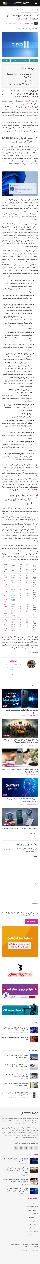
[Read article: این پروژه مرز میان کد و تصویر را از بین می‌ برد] (34, 1039)
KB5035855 (21, 608)
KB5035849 (21, 593)
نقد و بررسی (30, 10)
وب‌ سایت (35, 903)
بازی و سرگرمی (31, 1231)
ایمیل (35, 893)
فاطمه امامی (32, 715)
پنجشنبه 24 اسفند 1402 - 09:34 (13, 23)
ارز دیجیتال (32, 1217)
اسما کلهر (27, 23)
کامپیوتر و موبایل (30, 1207)
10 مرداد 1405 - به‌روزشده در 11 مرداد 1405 (18, 1032)
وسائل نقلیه (32, 1228)
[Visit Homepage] (21, 3)
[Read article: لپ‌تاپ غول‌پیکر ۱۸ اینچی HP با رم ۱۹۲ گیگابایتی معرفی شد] (34, 1085)
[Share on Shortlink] (34, 60)
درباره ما (36, 1246)
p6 (29, 652)
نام (36, 883)
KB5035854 (21, 579)
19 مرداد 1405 (24, 1042)
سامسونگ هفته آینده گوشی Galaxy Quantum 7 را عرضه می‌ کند (16, 1066)
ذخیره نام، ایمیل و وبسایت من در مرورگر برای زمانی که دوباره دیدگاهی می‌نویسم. (19, 914)
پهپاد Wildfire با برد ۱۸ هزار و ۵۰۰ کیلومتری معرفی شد (17, 1056)
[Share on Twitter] (15, 60)
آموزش (5, 706)
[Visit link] (20, 941)
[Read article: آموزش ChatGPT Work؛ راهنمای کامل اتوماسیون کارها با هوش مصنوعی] (20, 787)
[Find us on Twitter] (36, 1148)
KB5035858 (21, 623)
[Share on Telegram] (24, 60)
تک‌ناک (28, 101)
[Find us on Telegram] (26, 1148)
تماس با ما (28, 1246)
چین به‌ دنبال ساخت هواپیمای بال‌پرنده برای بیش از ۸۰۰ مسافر (15, 1075)
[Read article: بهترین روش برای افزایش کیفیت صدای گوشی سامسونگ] (20, 698)
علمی (34, 1221)
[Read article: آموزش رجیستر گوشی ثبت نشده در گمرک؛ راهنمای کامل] (20, 817)
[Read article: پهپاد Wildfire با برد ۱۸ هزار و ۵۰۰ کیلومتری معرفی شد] (34, 1057)
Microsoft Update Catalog (5, 580)
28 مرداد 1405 (24, 1088)
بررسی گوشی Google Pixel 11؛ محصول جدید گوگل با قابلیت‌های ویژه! (15, 1180)
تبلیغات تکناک (15, 1244)
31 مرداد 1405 (24, 1060)
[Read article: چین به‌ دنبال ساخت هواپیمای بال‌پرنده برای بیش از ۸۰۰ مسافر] (34, 1076)
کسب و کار (33, 1224)
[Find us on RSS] (16, 1148)
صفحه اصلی (34, 1244)
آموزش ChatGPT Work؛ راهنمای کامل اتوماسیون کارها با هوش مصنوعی (15, 1190)
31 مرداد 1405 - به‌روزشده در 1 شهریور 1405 (18, 1097)
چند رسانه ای (32, 1235)
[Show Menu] (36, 3)
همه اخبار (25, 1244)
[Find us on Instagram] (21, 1148)
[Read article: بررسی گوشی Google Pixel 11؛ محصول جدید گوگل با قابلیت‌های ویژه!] (20, 758)
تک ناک (36, 10)
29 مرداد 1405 (24, 1079)
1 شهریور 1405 (23, 715)
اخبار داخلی (6, 824)
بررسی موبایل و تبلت (8, 765)
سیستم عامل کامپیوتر (19, 10)
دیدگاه (35, 856)
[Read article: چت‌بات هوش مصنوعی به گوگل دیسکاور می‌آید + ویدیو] (34, 1095)
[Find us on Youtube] (31, 1148)
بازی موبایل (6, 735)
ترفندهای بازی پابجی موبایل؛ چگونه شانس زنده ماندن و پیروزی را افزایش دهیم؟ (16, 1170)
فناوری (34, 1203)
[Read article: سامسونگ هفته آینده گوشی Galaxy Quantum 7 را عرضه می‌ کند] (34, 1067)
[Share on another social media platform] (6, 60)
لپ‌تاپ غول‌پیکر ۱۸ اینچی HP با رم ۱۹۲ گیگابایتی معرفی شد (16, 1084)
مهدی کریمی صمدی (30, 745)
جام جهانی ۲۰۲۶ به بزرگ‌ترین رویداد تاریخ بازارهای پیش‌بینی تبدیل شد (15, 1029)
